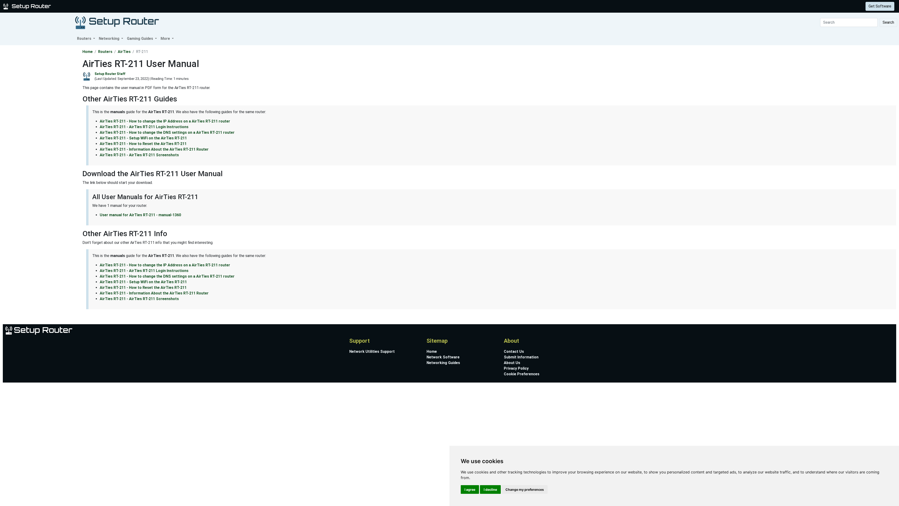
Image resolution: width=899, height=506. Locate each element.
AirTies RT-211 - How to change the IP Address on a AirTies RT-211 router (165, 121)
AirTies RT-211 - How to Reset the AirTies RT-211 (143, 143)
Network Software (443, 357)
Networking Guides (443, 363)
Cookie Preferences (521, 374)
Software (116, 6)
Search (888, 22)
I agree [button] (469, 489)
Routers (73, 6)
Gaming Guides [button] (140, 38)
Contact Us (514, 351)
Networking (94, 6)
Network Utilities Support (372, 351)
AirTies (124, 51)
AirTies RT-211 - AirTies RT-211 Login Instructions (144, 127)
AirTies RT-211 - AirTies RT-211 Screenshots (139, 155)
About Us (512, 363)
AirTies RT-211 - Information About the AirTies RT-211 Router (154, 149)
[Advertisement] (41, 115)
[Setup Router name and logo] (28, 6)
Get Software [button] (880, 6)
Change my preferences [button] (524, 489)
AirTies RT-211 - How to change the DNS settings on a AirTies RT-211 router (167, 132)
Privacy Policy (516, 368)
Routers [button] (84, 38)
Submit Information (521, 357)
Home (87, 51)
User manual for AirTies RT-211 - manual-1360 (140, 215)
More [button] (166, 38)
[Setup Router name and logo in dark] (117, 22)
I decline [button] (490, 489)
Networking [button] (109, 38)
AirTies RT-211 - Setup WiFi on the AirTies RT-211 (143, 138)
